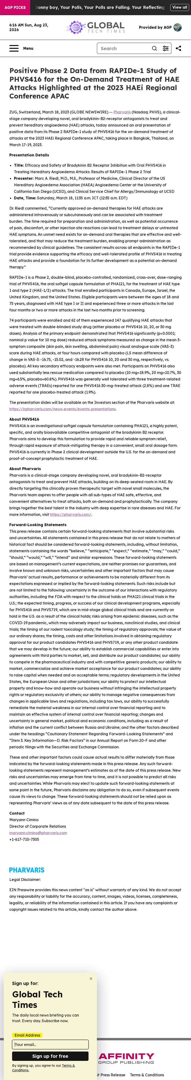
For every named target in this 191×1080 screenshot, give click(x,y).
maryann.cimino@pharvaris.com (38, 832)
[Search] (154, 48)
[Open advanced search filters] (165, 48)
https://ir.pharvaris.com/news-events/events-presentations (62, 409)
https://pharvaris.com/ (70, 514)
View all (179, 7)
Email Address (27, 1035)
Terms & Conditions (147, 1075)
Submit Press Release (106, 1075)
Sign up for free (50, 1056)
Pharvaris (122, 112)
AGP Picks (15, 7)
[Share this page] (178, 48)
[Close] (91, 978)
